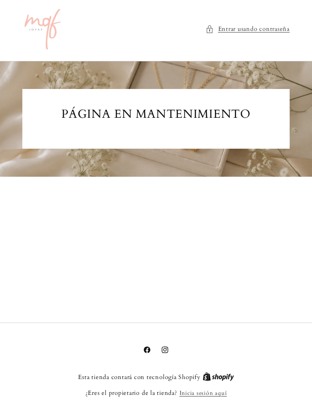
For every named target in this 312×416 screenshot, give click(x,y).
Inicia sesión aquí (203, 393)
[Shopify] (218, 377)
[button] (248, 29)
